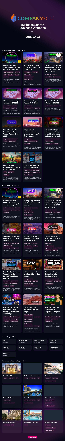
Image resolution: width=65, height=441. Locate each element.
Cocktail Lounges (28, 245)
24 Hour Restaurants (8, 245)
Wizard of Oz (11, 172)
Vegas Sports (48, 74)
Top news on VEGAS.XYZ (10, 185)
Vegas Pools (6, 285)
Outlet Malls (26, 170)
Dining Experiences (28, 248)
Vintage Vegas (27, 72)
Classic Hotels (35, 72)
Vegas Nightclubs (14, 321)
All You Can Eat (57, 281)
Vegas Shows (14, 108)
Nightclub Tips (16, 316)
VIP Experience (7, 319)
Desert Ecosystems (28, 321)
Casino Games (54, 319)
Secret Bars (35, 281)
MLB (54, 76)
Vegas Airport (27, 143)
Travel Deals (6, 76)
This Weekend (6, 108)
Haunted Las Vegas (49, 139)
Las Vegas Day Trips (49, 245)
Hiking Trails (55, 250)
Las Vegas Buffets (49, 281)
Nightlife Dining (7, 248)
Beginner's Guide (48, 321)
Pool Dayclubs (7, 281)
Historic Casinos (27, 74)
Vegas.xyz (32, 36)
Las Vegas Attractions (28, 76)
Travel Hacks (10, 74)
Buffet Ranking (55, 279)
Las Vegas (17, 74)
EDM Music (6, 283)
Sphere (5, 172)
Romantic (36, 285)
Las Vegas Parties (13, 283)
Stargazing (6, 139)
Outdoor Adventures (28, 314)
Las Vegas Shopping (35, 170)
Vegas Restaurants (49, 283)
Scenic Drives (48, 250)
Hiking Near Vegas (57, 248)
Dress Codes (6, 321)
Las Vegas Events (7, 105)
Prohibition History (28, 285)
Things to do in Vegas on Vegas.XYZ (14, 361)
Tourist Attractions (36, 172)
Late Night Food (7, 243)
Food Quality (47, 279)
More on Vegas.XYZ (9, 337)
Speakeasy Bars (27, 281)
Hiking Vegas (37, 326)
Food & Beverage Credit (9, 72)
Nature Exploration (28, 319)
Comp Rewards (57, 316)
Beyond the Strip (12, 141)
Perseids (5, 141)
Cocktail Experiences (28, 283)
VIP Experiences (14, 281)
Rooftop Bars (27, 243)
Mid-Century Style (28, 79)
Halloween (56, 143)
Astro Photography (14, 139)
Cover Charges (15, 319)
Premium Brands (27, 172)
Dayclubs (12, 285)
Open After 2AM (15, 243)
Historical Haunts (48, 143)
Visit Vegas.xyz (32, 437)
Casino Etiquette (48, 316)
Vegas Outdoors (48, 248)
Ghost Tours (57, 139)
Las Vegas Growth (28, 139)
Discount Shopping (28, 174)
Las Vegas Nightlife (28, 279)
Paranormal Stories (49, 141)
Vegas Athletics (48, 76)
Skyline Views (34, 243)
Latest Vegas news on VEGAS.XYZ (13, 50)
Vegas (5, 74)
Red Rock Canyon (28, 323)
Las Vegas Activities (28, 316)
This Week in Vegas (28, 108)
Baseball (58, 76)
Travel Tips (17, 72)
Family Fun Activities (28, 326)
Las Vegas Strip (15, 248)
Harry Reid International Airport (30, 141)
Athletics (54, 74)
